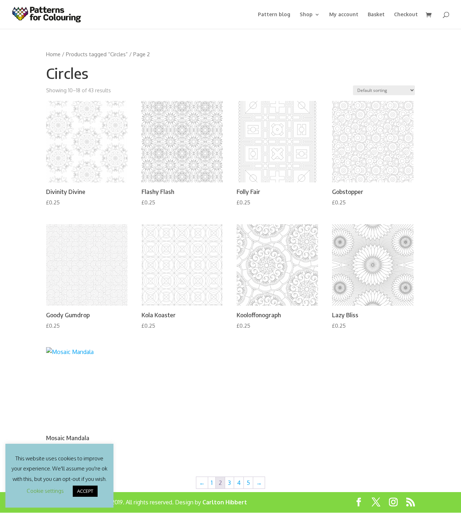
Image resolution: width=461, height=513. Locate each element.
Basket (376, 14)
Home (53, 54)
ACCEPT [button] (85, 491)
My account (343, 14)
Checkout (406, 14)
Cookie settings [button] (45, 490)
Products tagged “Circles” (97, 54)
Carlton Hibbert (224, 502)
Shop (306, 14)
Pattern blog (274, 14)
